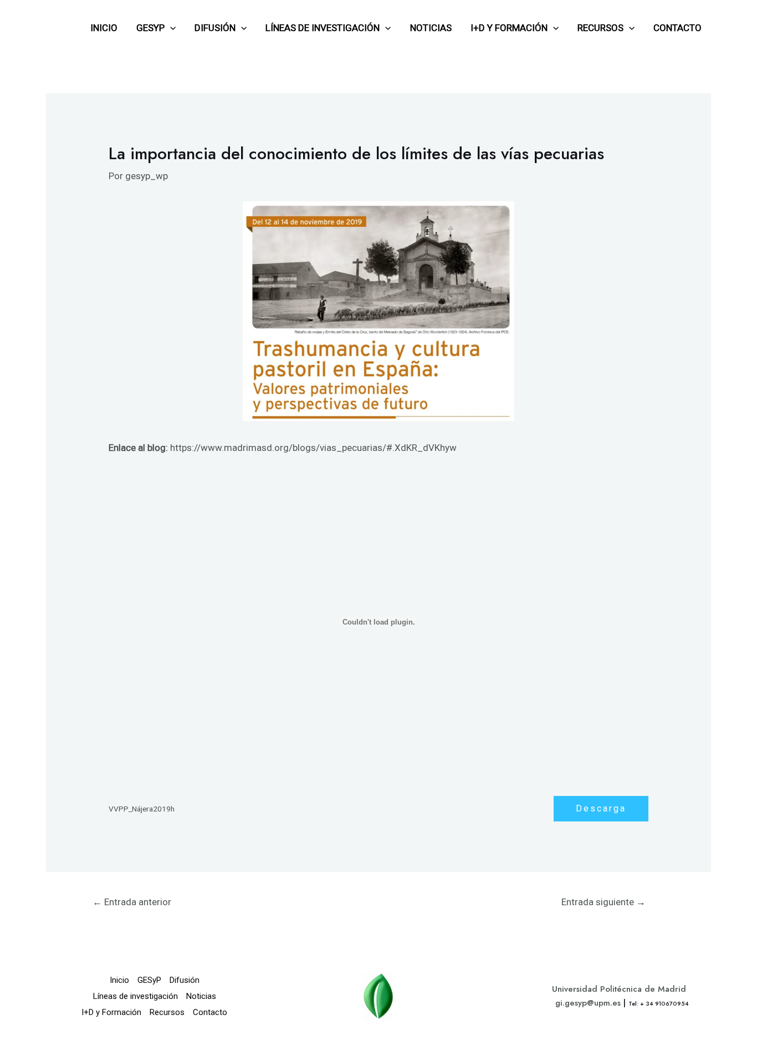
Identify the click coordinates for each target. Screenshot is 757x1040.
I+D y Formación (509, 27)
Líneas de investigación (322, 27)
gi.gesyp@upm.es (588, 1003)
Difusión (215, 27)
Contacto (677, 27)
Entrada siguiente (603, 901)
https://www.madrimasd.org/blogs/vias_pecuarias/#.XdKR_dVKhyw (313, 447)
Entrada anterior (132, 901)
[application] (170, 28)
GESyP (150, 27)
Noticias (431, 27)
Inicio (103, 27)
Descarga (601, 808)
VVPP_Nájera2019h (142, 808)
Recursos (600, 27)
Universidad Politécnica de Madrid (619, 989)
